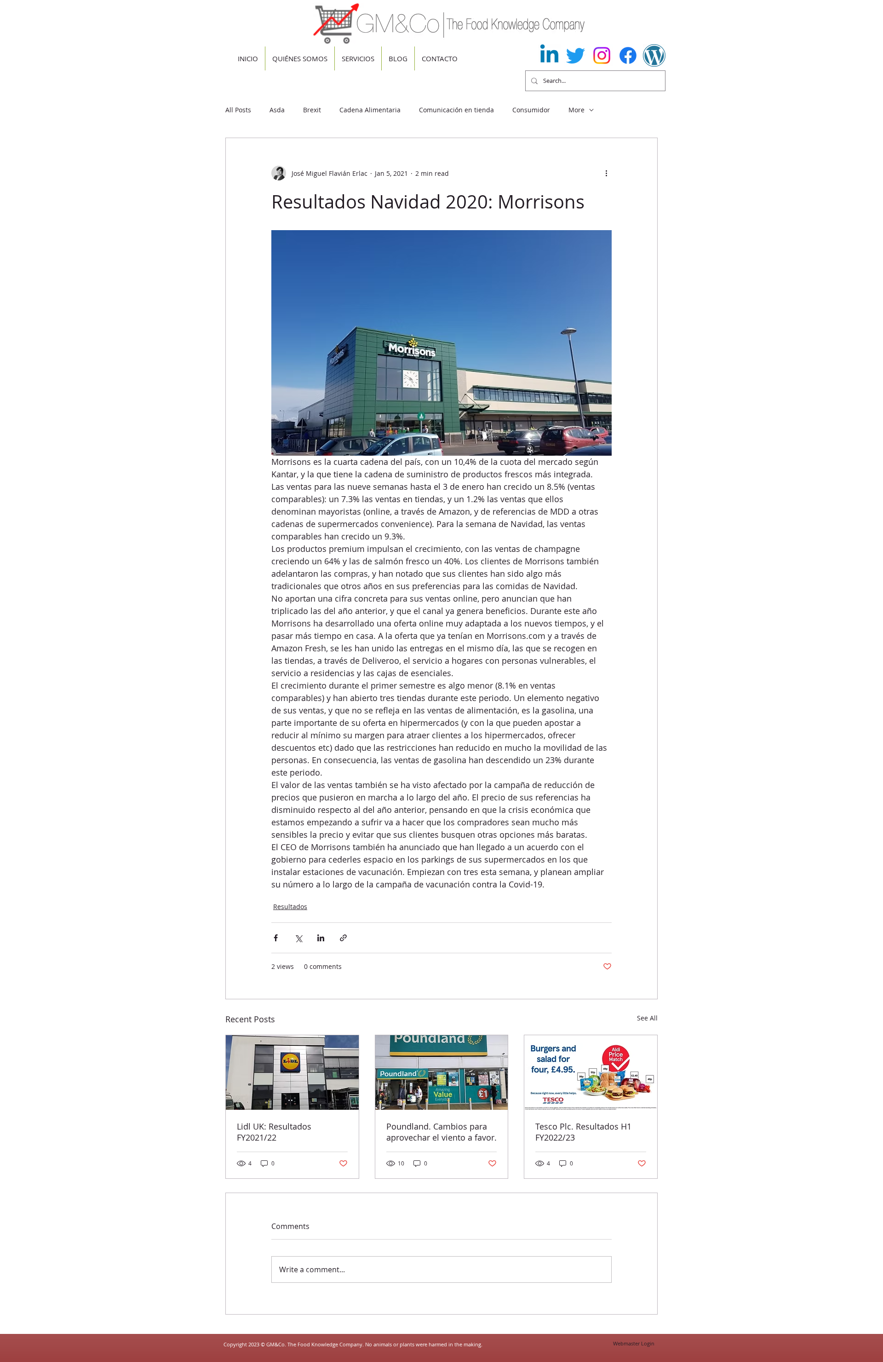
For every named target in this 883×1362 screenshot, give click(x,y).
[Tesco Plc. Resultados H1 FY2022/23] (590, 1072)
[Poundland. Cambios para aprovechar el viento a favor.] (441, 1072)
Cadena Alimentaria (370, 109)
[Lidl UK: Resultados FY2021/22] (292, 1072)
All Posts (238, 109)
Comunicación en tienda (456, 109)
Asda (277, 109)
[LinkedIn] (549, 55)
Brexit (312, 109)
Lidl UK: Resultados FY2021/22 (274, 1132)
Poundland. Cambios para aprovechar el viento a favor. (441, 1132)
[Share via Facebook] (275, 937)
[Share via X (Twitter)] (298, 937)
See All (647, 1018)
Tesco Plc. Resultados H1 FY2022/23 (583, 1132)
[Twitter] (575, 55)
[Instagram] (602, 55)
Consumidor (531, 109)
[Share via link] (343, 937)
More (576, 109)
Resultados (290, 906)
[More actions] (606, 173)
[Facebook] (628, 55)
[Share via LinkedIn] (320, 937)
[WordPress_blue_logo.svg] (654, 55)
